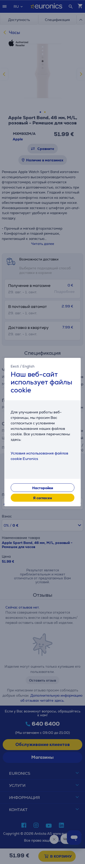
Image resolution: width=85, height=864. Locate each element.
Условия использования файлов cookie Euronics (39, 456)
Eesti (15, 366)
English (28, 366)
